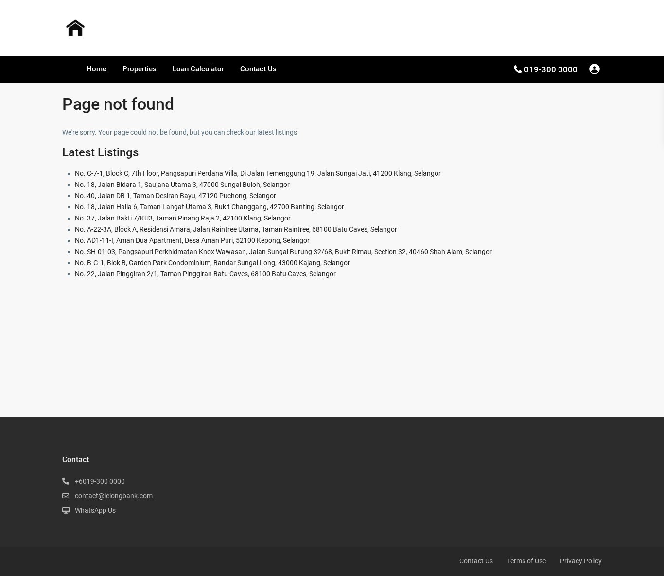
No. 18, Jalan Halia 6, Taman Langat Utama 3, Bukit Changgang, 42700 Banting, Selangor (209, 207)
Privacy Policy (581, 561)
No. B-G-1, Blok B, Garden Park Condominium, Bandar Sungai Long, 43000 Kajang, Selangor (212, 263)
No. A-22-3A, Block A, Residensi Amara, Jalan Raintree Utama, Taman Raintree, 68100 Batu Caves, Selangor (236, 229)
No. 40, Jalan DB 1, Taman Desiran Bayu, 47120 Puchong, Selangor (175, 196)
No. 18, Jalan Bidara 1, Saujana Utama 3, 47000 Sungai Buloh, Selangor (182, 184)
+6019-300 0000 (100, 481)
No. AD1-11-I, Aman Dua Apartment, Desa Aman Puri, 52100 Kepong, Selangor (192, 240)
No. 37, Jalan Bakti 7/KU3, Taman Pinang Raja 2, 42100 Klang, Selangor (183, 218)
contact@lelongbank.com (114, 496)
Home (96, 69)
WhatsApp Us (95, 510)
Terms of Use (526, 561)
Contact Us (258, 69)
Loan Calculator (198, 69)
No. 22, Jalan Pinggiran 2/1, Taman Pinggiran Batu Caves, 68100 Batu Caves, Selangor (205, 274)
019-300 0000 (550, 69)
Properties (139, 69)
